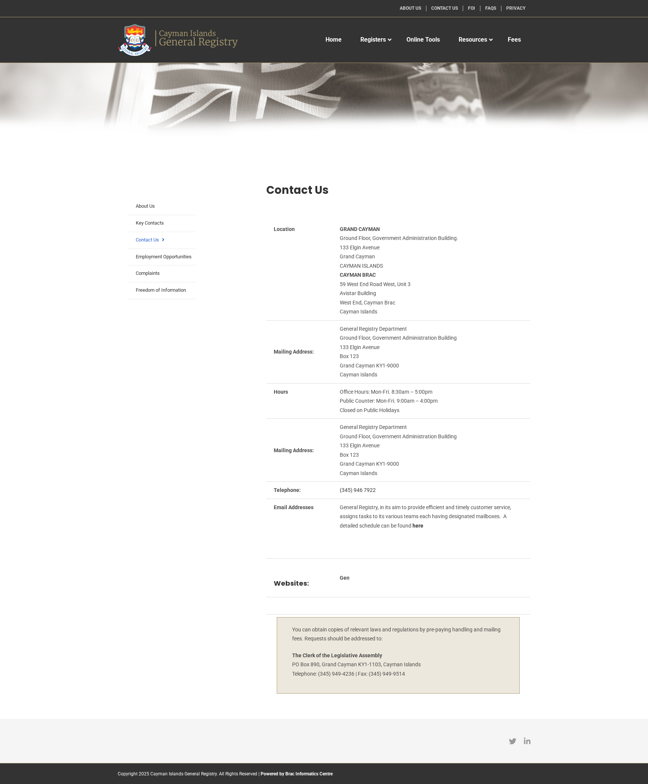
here (417, 526)
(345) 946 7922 (358, 490)
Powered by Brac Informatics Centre (297, 774)
